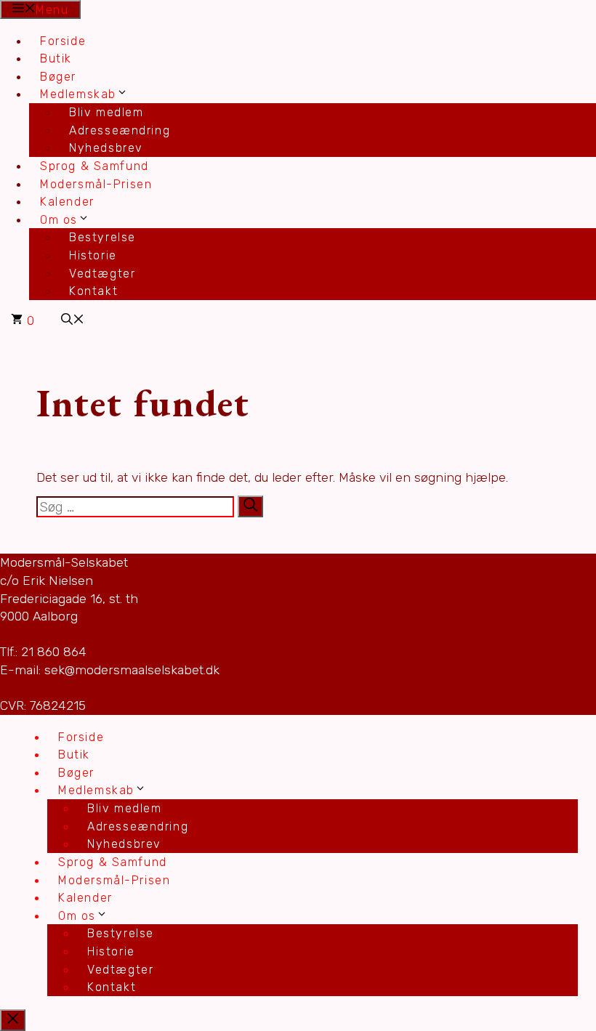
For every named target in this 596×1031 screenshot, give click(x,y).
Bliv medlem (106, 112)
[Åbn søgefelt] (72, 321)
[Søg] (250, 506)
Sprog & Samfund (94, 166)
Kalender (67, 202)
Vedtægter (102, 273)
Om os (59, 220)
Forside (63, 41)
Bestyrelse (102, 237)
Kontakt (93, 291)
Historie (93, 255)
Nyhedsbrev (106, 148)
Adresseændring (119, 130)
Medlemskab (78, 94)
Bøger (58, 77)
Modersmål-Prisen (96, 184)
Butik (56, 58)
